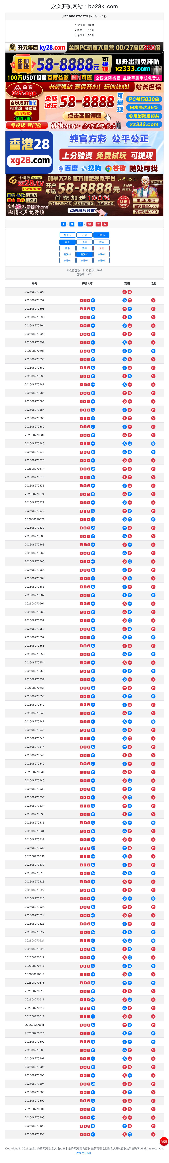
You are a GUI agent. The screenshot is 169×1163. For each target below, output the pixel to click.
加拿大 (67, 235)
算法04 (67, 260)
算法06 (101, 260)
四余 (67, 248)
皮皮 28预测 (83, 1153)
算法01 (67, 254)
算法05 (84, 260)
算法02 (84, 254)
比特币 (101, 235)
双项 (101, 242)
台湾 (84, 235)
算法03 (101, 254)
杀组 (84, 242)
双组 (84, 248)
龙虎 (101, 248)
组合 (67, 242)
